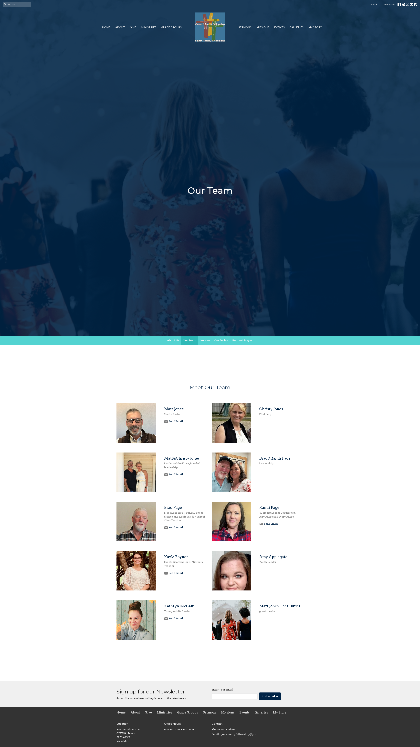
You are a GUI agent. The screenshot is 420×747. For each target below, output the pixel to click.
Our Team (189, 340)
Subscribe (270, 696)
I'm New (205, 340)
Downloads (389, 4)
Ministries (148, 27)
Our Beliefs (221, 340)
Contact (374, 4)
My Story (315, 27)
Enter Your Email (222, 689)
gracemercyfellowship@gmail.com (238, 734)
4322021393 (228, 729)
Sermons (245, 27)
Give (133, 27)
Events (279, 27)
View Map (122, 741)
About (120, 27)
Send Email (176, 421)
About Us (173, 340)
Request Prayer (242, 340)
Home (106, 27)
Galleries (297, 27)
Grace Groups (171, 27)
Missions (262, 27)
